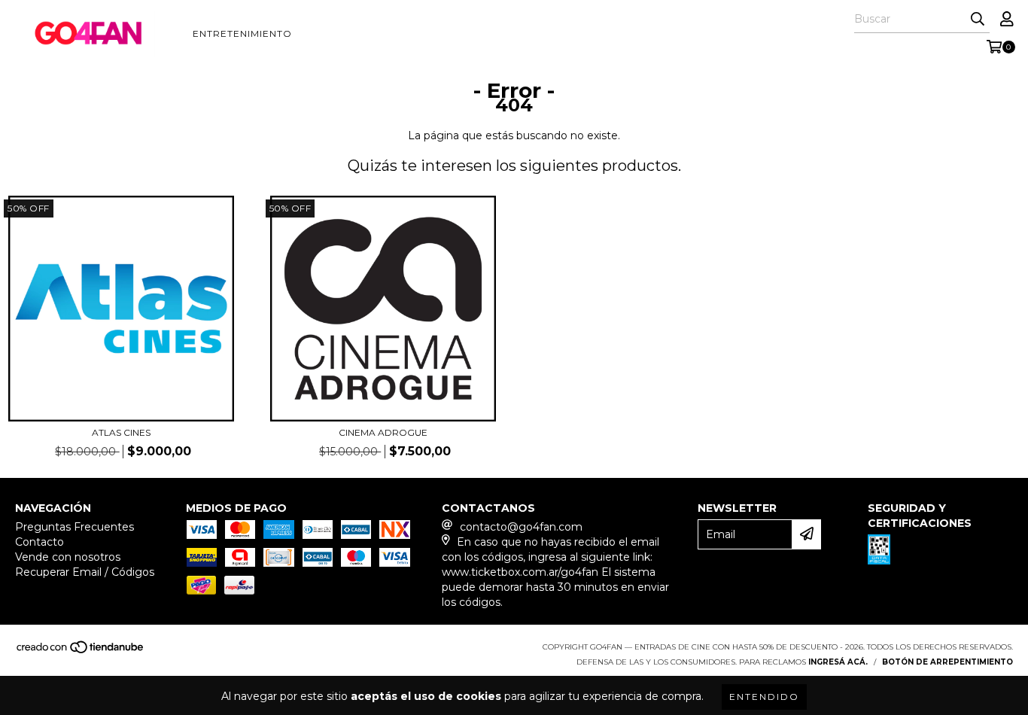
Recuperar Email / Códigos (84, 572)
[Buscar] (978, 19)
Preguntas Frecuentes (74, 527)
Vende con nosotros (67, 557)
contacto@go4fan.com (521, 527)
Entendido (764, 696)
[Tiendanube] (81, 651)
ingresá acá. (838, 662)
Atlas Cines (121, 432)
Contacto (39, 542)
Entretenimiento (242, 33)
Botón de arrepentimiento (947, 662)
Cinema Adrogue (383, 432)
